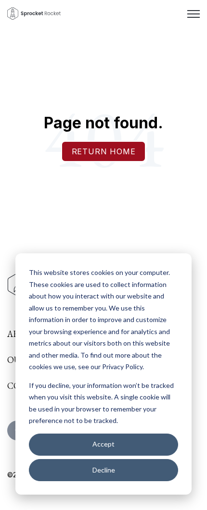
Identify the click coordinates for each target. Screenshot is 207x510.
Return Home (104, 151)
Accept (103, 444)
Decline (103, 470)
